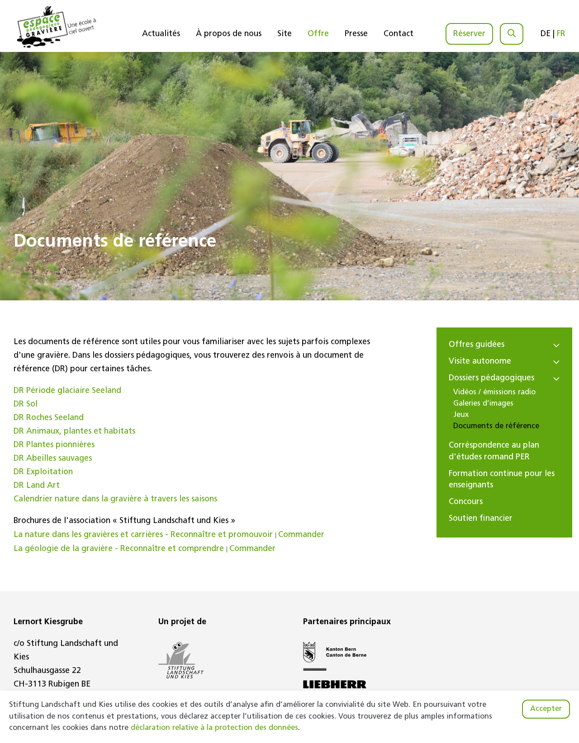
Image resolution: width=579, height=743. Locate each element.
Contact (398, 34)
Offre (318, 34)
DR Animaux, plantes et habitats (74, 432)
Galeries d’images (483, 403)
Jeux (461, 415)
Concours (466, 502)
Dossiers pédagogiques (491, 378)
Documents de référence (496, 426)
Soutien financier (481, 519)
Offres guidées (476, 345)
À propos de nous (228, 34)
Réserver (469, 34)
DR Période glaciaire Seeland (67, 391)
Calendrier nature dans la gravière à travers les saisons (115, 499)
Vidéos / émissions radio (494, 392)
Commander (301, 535)
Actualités (161, 34)
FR (561, 34)
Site (284, 34)
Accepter (546, 709)
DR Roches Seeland (49, 418)
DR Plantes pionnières (54, 445)
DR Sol (26, 405)
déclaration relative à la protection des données (214, 728)
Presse (356, 34)
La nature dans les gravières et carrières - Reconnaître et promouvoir (143, 535)
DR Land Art (37, 486)
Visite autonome (480, 362)
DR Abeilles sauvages (53, 459)
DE (546, 34)
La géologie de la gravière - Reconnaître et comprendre (119, 549)
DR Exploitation (43, 472)
